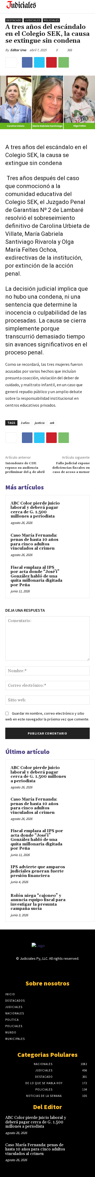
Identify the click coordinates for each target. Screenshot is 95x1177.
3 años (25, 423)
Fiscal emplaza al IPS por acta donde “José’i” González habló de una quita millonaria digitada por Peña (36, 576)
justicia (39, 423)
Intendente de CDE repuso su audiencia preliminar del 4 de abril (25, 467)
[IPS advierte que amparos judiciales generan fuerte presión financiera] (79, 874)
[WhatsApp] (63, 62)
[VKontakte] (57, 969)
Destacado (13, 20)
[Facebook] (27, 62)
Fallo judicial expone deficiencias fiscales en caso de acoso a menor (71, 467)
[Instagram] (38, 969)
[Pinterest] (51, 62)
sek (52, 423)
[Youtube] (66, 969)
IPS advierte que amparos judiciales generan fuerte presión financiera (38, 871)
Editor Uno (18, 50)
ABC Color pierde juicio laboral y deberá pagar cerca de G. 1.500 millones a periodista (35, 510)
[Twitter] (39, 62)
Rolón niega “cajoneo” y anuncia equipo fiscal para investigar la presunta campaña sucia (38, 902)
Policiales (51, 20)
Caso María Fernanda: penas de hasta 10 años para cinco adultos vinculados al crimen (34, 542)
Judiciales (32, 20)
